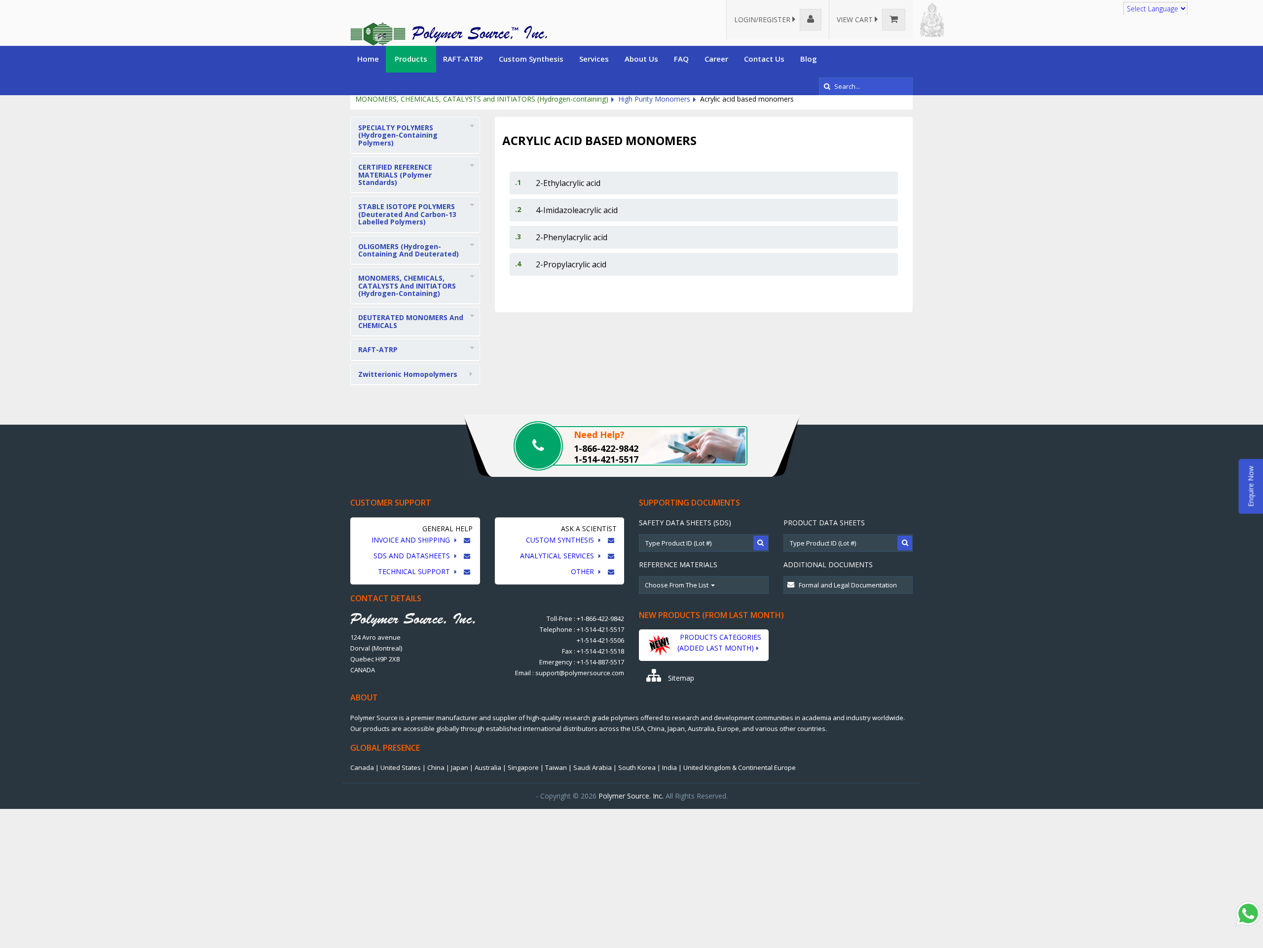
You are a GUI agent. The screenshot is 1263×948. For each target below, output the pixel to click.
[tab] (415, 135)
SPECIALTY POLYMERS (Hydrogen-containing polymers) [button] (398, 135)
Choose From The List (677, 585)
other (583, 571)
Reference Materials (678, 564)
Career (716, 59)
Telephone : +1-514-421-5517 (582, 629)
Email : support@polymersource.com (569, 672)
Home (368, 59)
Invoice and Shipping (411, 540)
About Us (641, 59)
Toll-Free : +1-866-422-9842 (585, 618)
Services (594, 59)
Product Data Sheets (824, 522)
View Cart (856, 19)
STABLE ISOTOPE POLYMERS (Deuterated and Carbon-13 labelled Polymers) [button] (407, 214)
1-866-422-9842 (606, 448)
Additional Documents (828, 564)
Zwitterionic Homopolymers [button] (407, 374)
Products (411, 59)
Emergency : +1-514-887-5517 (581, 661)
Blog (808, 59)
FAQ (681, 59)
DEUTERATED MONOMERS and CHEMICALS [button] (410, 321)
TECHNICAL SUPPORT (415, 571)
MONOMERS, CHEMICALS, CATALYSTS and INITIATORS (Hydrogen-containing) (481, 99)
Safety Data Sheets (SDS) (685, 522)
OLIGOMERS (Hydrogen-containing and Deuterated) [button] (408, 250)
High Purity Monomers (654, 99)
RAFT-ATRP (463, 59)
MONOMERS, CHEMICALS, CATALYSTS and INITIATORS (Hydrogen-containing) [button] (407, 285)
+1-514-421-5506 (600, 640)
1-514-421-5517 (606, 459)
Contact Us (764, 59)
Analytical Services (558, 555)
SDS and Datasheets (412, 555)
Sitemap (680, 678)
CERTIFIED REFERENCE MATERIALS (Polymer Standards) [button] (395, 174)
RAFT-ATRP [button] (378, 349)
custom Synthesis (561, 540)
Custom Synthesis (531, 59)
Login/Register (763, 19)
